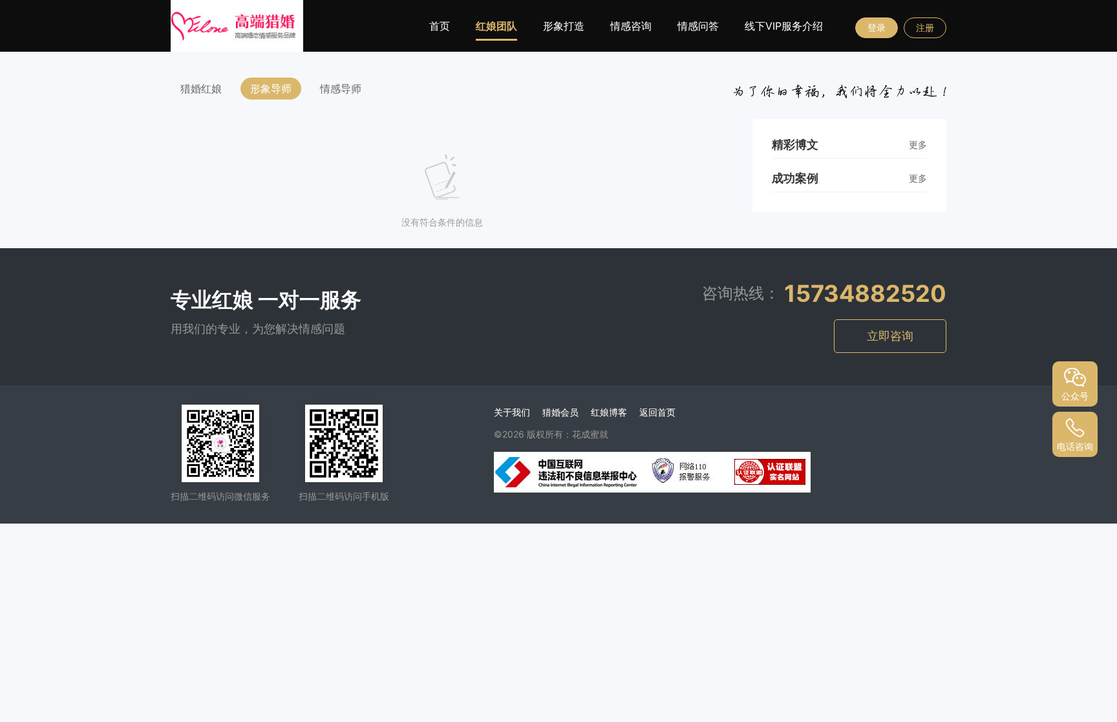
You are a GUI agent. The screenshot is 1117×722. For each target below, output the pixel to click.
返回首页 (657, 412)
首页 (439, 25)
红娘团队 (496, 25)
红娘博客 (609, 412)
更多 (918, 144)
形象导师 (271, 88)
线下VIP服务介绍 (784, 25)
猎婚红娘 (201, 88)
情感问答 (698, 25)
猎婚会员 (560, 412)
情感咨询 (631, 25)
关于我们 (512, 412)
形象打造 (563, 25)
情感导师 (340, 88)
